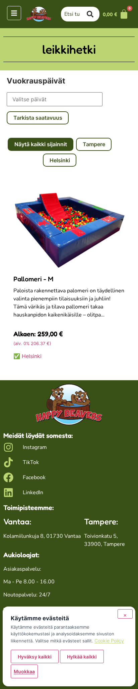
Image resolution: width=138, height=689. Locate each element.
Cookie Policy (109, 640)
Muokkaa (24, 671)
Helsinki (60, 160)
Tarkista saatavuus (37, 117)
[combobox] (74, 14)
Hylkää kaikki (82, 656)
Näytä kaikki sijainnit (40, 144)
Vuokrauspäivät (36, 80)
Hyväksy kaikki (35, 656)
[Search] (93, 14)
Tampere (94, 144)
